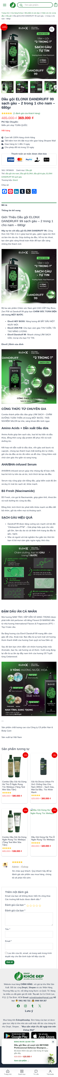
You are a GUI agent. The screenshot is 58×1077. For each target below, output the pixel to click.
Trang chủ (5, 13)
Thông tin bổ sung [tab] (11, 210)
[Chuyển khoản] (41, 1061)
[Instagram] (25, 1006)
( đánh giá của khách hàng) (26, 113)
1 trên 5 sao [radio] (27, 905)
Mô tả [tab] (4, 205)
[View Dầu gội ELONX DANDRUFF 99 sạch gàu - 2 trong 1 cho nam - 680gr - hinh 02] (50, 87)
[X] (39, 1006)
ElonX (15, 180)
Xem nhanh (14, 776)
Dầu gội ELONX (26, 174)
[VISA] (16, 1061)
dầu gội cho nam (12, 174)
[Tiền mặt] (35, 1061)
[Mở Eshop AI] (51, 1059)
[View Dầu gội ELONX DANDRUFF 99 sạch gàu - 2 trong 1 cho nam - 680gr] (7, 87)
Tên (7, 929)
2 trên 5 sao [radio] (30, 905)
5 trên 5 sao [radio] (40, 905)
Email (8, 941)
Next (56, 87)
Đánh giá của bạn (15, 905)
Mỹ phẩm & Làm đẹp (32, 13)
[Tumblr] (32, 1006)
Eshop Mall (24, 1055)
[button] (51, 29)
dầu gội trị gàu (39, 174)
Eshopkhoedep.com (37, 1055)
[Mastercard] (23, 1061)
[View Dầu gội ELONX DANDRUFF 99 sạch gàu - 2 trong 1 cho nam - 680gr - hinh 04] (22, 87)
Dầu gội (8, 16)
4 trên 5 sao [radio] (37, 905)
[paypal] (29, 1061)
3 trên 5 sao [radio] (34, 905)
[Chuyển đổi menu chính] (4, 5)
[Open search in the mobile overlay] (35, 5)
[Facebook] (18, 1006)
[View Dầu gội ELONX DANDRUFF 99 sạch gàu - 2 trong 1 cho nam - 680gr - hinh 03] (36, 87)
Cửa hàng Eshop (17, 13)
